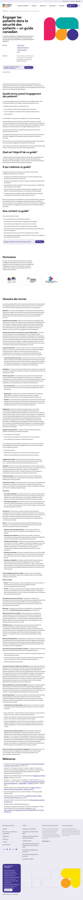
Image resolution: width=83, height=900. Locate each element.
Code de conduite (26, 840)
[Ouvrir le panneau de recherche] (79, 5)
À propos (5, 829)
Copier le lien (6, 72)
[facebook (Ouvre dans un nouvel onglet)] (7, 849)
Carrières (73, 1)
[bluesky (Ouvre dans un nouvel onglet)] (10, 849)
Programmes (6, 836)
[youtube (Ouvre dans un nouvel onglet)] (16, 849)
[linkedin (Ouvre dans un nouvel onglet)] (4, 849)
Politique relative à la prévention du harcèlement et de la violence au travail (30, 845)
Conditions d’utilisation (28, 859)
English (78, 1)
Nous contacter (6, 844)
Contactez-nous (65, 1)
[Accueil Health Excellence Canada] (7, 6)
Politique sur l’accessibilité (28, 829)
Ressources (5, 839)
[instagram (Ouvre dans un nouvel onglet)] (13, 849)
